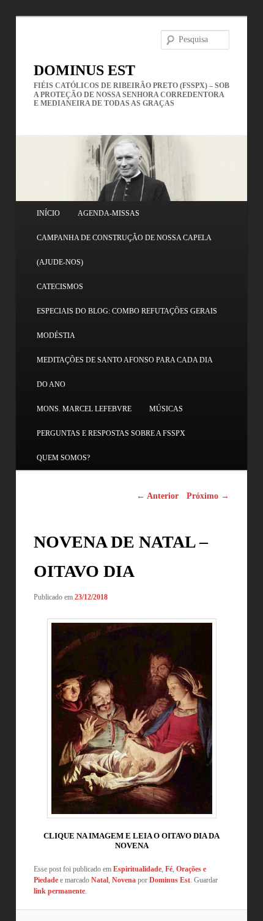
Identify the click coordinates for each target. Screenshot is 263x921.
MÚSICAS (166, 409)
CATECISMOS (60, 286)
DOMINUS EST (84, 70)
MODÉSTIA (56, 335)
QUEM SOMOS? (63, 457)
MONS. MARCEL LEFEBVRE (84, 409)
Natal (99, 880)
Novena (124, 880)
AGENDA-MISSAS (108, 213)
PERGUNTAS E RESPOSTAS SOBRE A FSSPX (111, 433)
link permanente (59, 891)
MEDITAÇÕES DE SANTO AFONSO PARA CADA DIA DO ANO (124, 372)
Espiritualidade (137, 869)
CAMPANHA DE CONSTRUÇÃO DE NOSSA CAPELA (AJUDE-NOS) (124, 249)
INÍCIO (48, 213)
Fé (168, 869)
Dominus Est (169, 880)
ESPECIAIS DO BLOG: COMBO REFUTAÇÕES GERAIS (127, 311)
